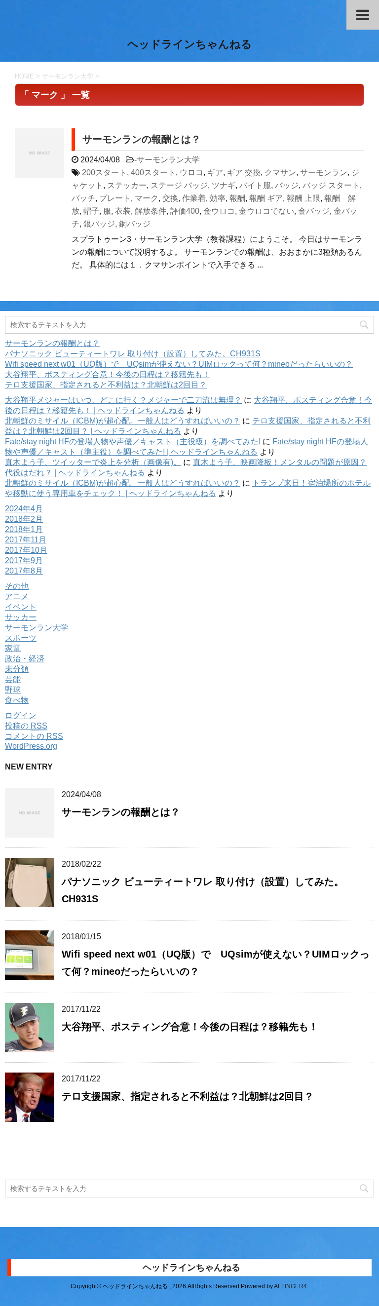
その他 (17, 586)
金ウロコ (219, 211)
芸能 (13, 679)
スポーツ (21, 638)
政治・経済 (24, 658)
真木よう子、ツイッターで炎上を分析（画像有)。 (93, 462)
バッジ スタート (331, 185)
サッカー (21, 617)
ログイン (21, 715)
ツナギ (223, 185)
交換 (170, 198)
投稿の (26, 726)
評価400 (184, 211)
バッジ (287, 185)
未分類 (17, 669)
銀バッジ (99, 224)
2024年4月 (24, 508)
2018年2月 (24, 519)
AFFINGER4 (290, 1286)
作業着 (194, 198)
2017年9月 (24, 560)
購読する (44, 1155)
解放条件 (150, 211)
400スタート (153, 172)
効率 (218, 198)
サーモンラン (323, 172)
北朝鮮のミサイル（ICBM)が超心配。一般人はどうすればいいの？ (122, 421)
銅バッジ (135, 224)
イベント (21, 607)
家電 (13, 648)
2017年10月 (26, 550)
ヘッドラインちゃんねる (189, 44)
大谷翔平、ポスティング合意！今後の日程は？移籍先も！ (107, 374)
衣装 (123, 211)
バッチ (83, 198)
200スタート (104, 172)
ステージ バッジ (179, 185)
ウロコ (191, 172)
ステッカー (127, 185)
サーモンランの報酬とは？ (141, 139)
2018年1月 (24, 529)
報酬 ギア (266, 198)
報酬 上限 (303, 198)
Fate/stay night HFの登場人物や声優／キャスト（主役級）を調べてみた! (133, 441)
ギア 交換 (244, 172)
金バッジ (314, 211)
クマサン (280, 172)
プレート (115, 198)
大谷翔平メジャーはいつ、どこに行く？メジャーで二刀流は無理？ (123, 400)
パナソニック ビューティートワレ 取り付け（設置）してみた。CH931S (133, 353)
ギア (215, 172)
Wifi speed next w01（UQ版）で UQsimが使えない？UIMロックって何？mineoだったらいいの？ (179, 364)
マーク (146, 198)
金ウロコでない (266, 211)
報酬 (237, 198)
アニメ (17, 596)
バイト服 (255, 185)
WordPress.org (31, 746)
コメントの (34, 736)
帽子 (91, 211)
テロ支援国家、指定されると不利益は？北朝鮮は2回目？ (106, 385)
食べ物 (17, 700)
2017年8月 (24, 571)
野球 (13, 690)
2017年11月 (25, 540)
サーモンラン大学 (168, 159)
